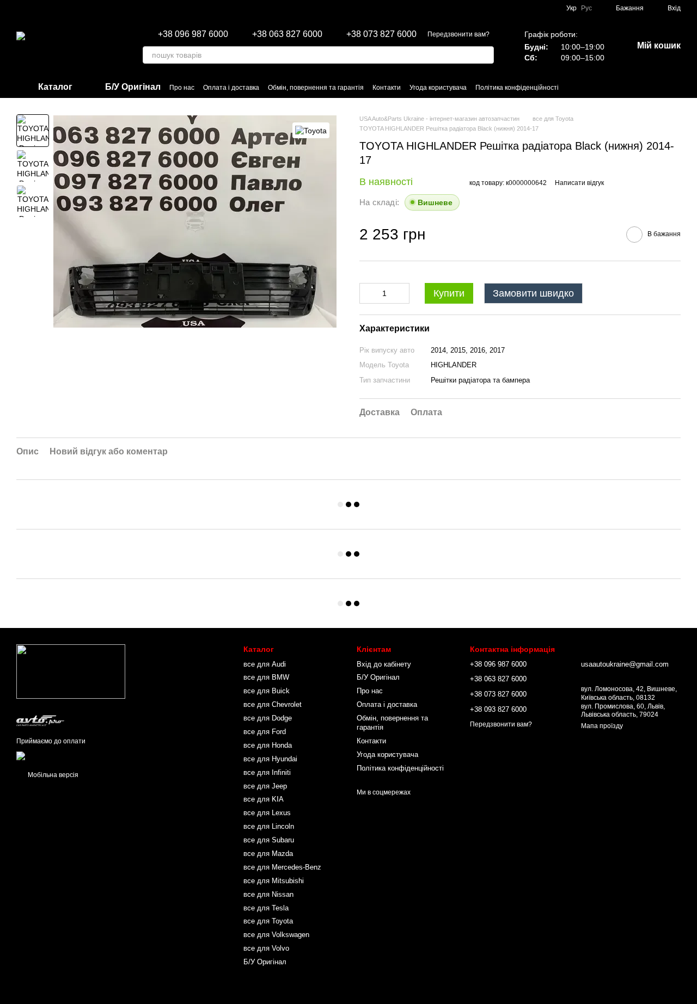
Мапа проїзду (602, 726)
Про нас (181, 87)
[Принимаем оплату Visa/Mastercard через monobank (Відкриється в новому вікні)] (101, 755)
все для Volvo (266, 948)
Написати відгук (579, 183)
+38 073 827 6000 (381, 34)
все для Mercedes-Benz (282, 867)
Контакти (386, 87)
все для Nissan (268, 894)
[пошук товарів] (485, 55)
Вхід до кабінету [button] (384, 664)
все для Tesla (266, 908)
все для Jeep (265, 786)
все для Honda (267, 745)
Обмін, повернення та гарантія (316, 87)
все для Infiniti (267, 772)
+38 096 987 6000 (193, 34)
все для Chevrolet (272, 704)
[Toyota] (310, 130)
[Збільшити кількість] (401, 293)
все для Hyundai (270, 759)
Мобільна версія (52, 775)
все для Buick (266, 691)
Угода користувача (438, 87)
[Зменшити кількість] (367, 293)
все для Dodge (267, 718)
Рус (586, 8)
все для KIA (263, 799)
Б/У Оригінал (264, 962)
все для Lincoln (268, 826)
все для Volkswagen (276, 935)
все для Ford (264, 732)
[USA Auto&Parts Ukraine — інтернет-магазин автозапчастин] (70, 671)
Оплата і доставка (231, 87)
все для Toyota (268, 921)
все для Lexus (267, 813)
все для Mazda (268, 853)
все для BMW (266, 677)
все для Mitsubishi (273, 881)
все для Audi (264, 664)
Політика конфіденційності (517, 87)
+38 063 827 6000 (287, 34)
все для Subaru (268, 840)
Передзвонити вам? (458, 34)
